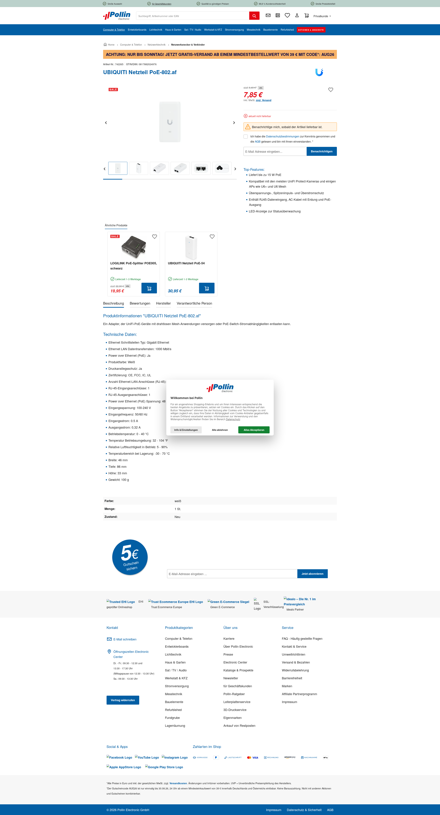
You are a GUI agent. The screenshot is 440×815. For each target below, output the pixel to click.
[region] (170, 132)
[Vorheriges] (105, 122)
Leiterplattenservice (236, 701)
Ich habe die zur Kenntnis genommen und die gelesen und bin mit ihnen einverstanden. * (292, 138)
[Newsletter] (268, 15)
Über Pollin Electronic (238, 646)
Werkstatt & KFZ (176, 678)
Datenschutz (189, 581)
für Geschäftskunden (237, 686)
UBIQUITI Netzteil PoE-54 (186, 263)
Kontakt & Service (294, 646)
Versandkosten (178, 783)
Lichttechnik (173, 654)
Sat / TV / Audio (176, 670)
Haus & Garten (175, 662)
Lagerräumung (175, 725)
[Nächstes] (233, 122)
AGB (258, 141)
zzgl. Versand (263, 100)
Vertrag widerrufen (123, 700)
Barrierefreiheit (292, 678)
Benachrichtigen (322, 151)
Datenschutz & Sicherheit (304, 809)
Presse (228, 654)
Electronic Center (235, 662)
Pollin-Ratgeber (234, 694)
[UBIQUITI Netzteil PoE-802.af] (169, 122)
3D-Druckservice (234, 709)
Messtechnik (173, 694)
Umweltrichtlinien (293, 654)
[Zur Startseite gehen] (116, 15)
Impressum (289, 701)
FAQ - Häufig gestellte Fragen (302, 638)
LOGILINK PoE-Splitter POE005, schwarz (133, 266)
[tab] (113, 304)
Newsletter (230, 678)
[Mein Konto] (297, 15)
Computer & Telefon (178, 638)
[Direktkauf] (277, 15)
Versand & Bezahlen (296, 662)
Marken (287, 686)
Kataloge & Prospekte (238, 670)
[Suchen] (254, 16)
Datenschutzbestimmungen (282, 136)
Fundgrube (172, 717)
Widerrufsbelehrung (295, 670)
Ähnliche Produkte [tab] (116, 225)
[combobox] (192, 16)
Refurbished (173, 709)
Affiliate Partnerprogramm (299, 694)
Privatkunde (321, 16)
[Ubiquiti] (319, 73)
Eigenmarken (232, 717)
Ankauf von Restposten (239, 725)
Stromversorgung (177, 686)
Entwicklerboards (177, 646)
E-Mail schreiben (124, 639)
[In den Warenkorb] (149, 288)
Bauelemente (174, 701)
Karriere (228, 638)
